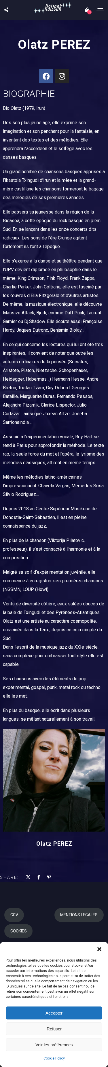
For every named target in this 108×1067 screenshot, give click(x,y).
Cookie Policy (54, 1058)
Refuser (54, 1028)
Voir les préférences (54, 1044)
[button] (99, 949)
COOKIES (18, 931)
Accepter (54, 1013)
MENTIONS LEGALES (79, 915)
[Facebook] (46, 76)
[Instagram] (62, 76)
